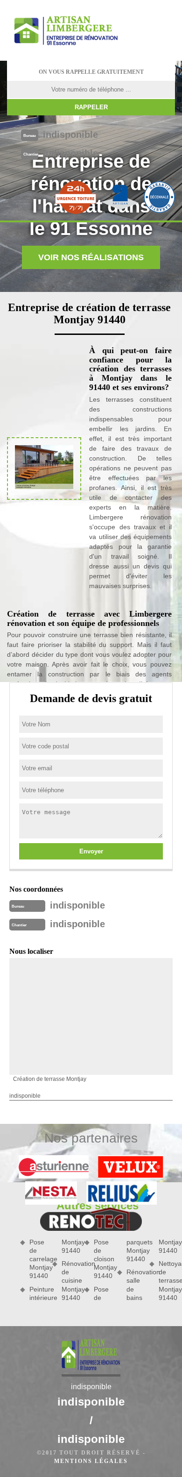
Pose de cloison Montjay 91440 (102, 1259)
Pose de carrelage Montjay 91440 (37, 1259)
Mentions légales (91, 1461)
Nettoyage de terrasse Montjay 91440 (167, 1280)
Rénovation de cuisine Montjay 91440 (70, 1280)
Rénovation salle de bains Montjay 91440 (150, 1269)
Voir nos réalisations (91, 257)
